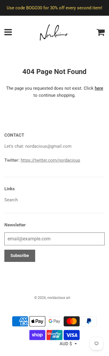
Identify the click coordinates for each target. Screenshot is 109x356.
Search (11, 199)
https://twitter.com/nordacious (50, 160)
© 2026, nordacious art (52, 298)
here (99, 88)
